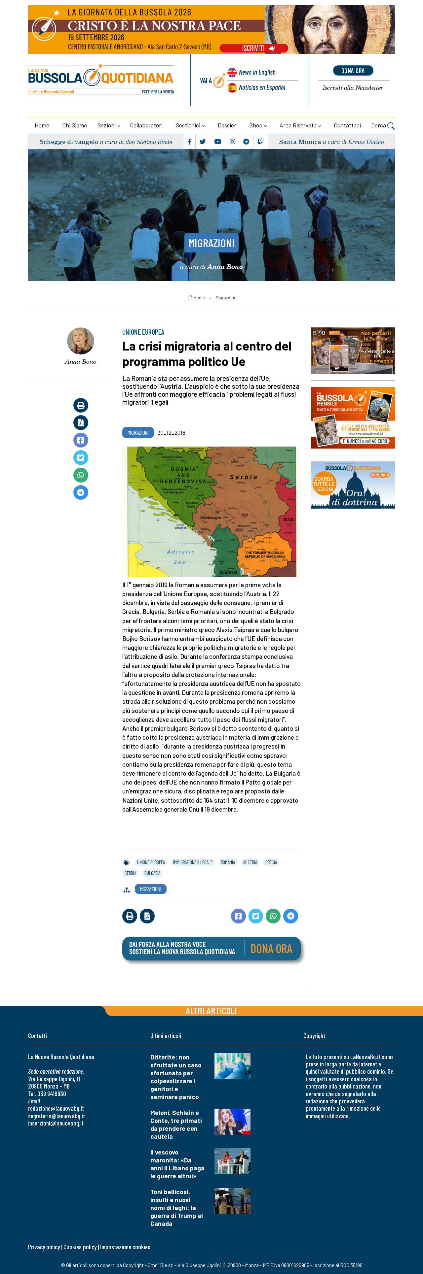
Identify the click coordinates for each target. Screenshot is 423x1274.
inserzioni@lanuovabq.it (56, 1123)
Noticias (262, 87)
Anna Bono (80, 361)
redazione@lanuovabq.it (56, 1108)
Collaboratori (146, 125)
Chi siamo (74, 125)
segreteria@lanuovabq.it (56, 1116)
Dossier (227, 125)
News (257, 72)
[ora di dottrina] (353, 484)
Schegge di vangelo (68, 141)
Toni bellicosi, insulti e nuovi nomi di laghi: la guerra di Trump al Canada (176, 1207)
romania (228, 862)
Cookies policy (79, 1247)
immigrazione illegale (192, 862)
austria (250, 862)
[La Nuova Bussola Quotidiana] (101, 80)
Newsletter (353, 88)
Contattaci (347, 125)
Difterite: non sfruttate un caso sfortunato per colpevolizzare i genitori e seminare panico (176, 1076)
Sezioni (106, 125)
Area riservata (298, 125)
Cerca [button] (379, 125)
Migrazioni (212, 243)
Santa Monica (300, 141)
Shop (256, 125)
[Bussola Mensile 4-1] (353, 350)
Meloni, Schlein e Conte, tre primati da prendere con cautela (176, 1124)
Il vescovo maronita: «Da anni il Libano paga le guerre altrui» (177, 1164)
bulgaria (152, 873)
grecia (271, 862)
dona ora (353, 70)
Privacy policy (44, 1247)
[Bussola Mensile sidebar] (353, 417)
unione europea (151, 862)
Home (42, 125)
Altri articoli (211, 1010)
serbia (130, 873)
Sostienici (188, 125)
